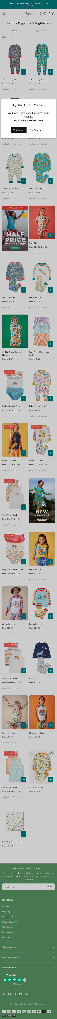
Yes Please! (18, 130)
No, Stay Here (37, 130)
